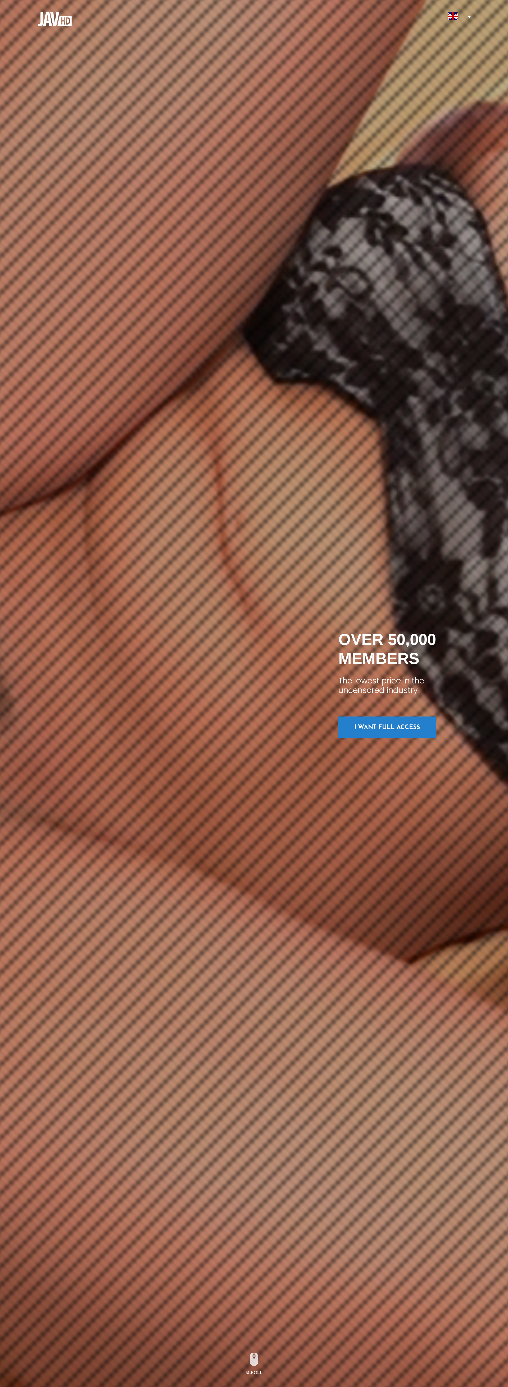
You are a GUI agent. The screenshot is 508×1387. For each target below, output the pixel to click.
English (453, 16)
